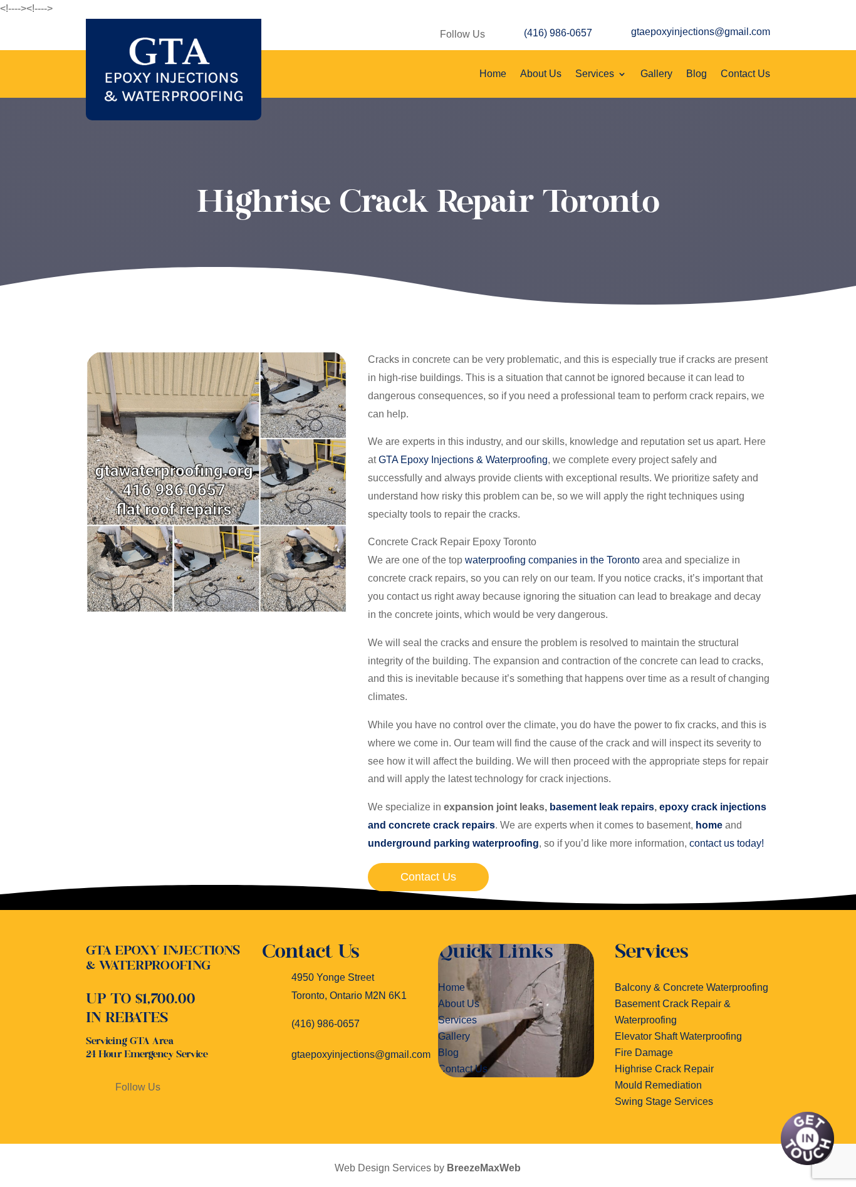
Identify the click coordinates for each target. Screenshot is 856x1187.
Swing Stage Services (664, 1101)
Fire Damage (644, 1052)
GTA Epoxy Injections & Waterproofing (463, 459)
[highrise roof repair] (216, 609)
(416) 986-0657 (558, 33)
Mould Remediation (658, 1085)
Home (492, 73)
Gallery (656, 73)
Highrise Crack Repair (664, 1069)
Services (594, 73)
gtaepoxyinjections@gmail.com (700, 31)
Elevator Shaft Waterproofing (678, 1036)
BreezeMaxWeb (484, 1168)
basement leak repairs (602, 807)
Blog (696, 73)
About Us (540, 73)
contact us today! (726, 843)
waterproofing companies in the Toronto (552, 560)
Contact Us (745, 73)
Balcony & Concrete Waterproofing (691, 987)
